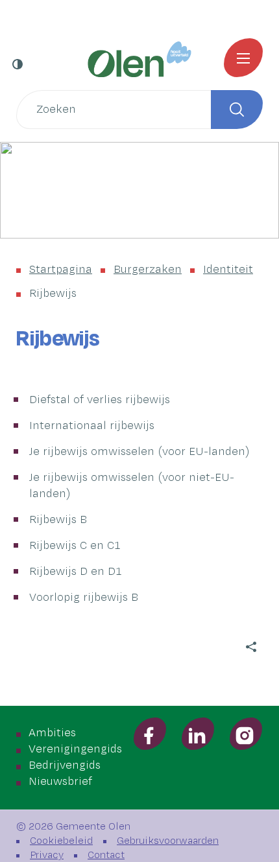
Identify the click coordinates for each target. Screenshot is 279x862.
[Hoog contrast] (19, 64)
